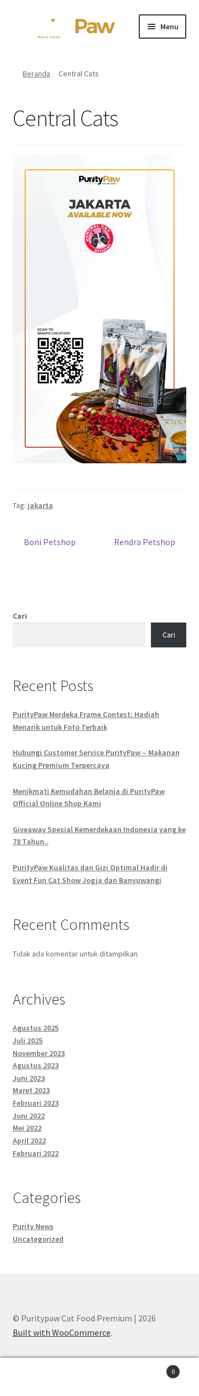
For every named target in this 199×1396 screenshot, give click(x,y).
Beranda (36, 74)
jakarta (40, 505)
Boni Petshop (49, 543)
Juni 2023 (29, 1078)
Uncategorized (38, 1239)
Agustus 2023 (36, 1065)
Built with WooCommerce (62, 1332)
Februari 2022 (36, 1153)
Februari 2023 (36, 1103)
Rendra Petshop (144, 543)
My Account (33, 1377)
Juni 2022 (29, 1116)
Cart (154, 1368)
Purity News (33, 1226)
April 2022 (29, 1141)
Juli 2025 (28, 1040)
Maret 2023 (31, 1090)
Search (99, 1377)
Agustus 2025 (36, 1028)
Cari (20, 616)
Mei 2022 (27, 1128)
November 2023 (39, 1053)
